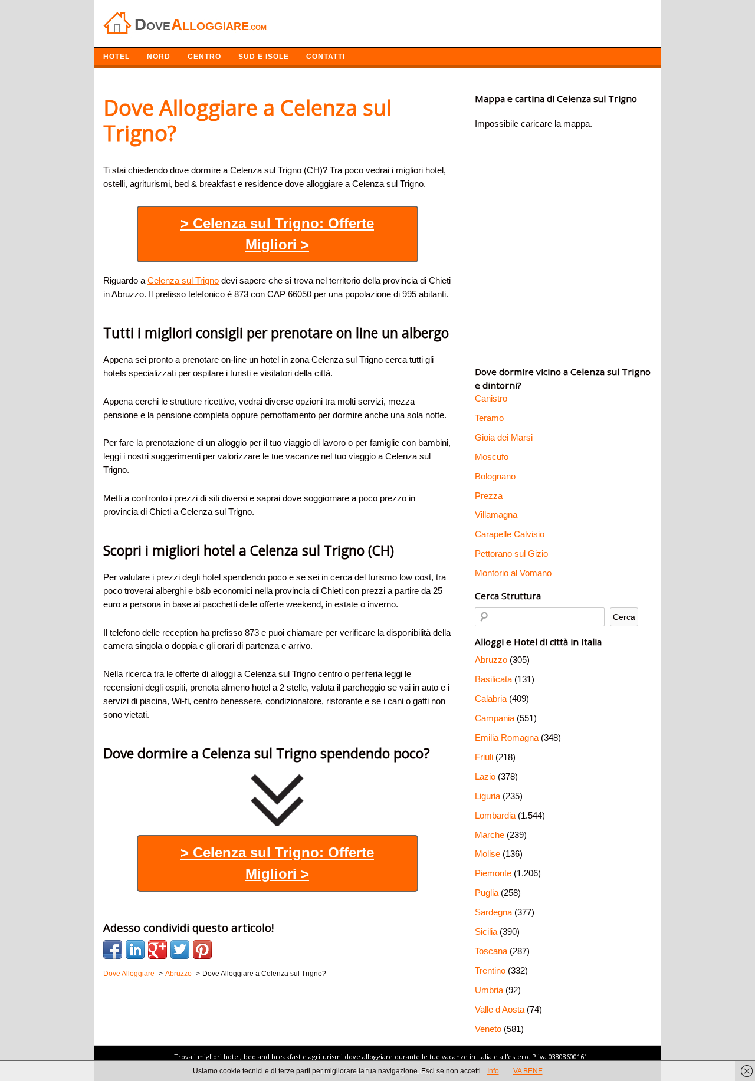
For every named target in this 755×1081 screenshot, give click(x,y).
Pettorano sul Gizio (511, 553)
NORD (158, 56)
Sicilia (486, 931)
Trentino (490, 970)
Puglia (486, 893)
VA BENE (528, 1071)
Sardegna (493, 912)
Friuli (484, 757)
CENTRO (204, 56)
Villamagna (496, 515)
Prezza (489, 496)
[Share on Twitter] (179, 949)
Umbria (489, 990)
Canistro (491, 398)
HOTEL (116, 56)
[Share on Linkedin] (135, 949)
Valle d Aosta (499, 1009)
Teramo (489, 418)
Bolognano (495, 476)
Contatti (325, 56)
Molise (487, 854)
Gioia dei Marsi (504, 437)
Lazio (485, 776)
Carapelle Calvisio (509, 534)
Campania (494, 718)
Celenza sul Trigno (183, 280)
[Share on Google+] (157, 949)
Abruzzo (491, 660)
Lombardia (495, 815)
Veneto (488, 1029)
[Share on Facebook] (112, 949)
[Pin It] (202, 949)
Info (493, 1071)
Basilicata (493, 679)
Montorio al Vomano (513, 573)
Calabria (491, 699)
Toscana (491, 951)
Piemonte (493, 873)
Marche (489, 835)
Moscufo (491, 457)
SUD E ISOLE (263, 56)
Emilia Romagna (507, 737)
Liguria (487, 796)
